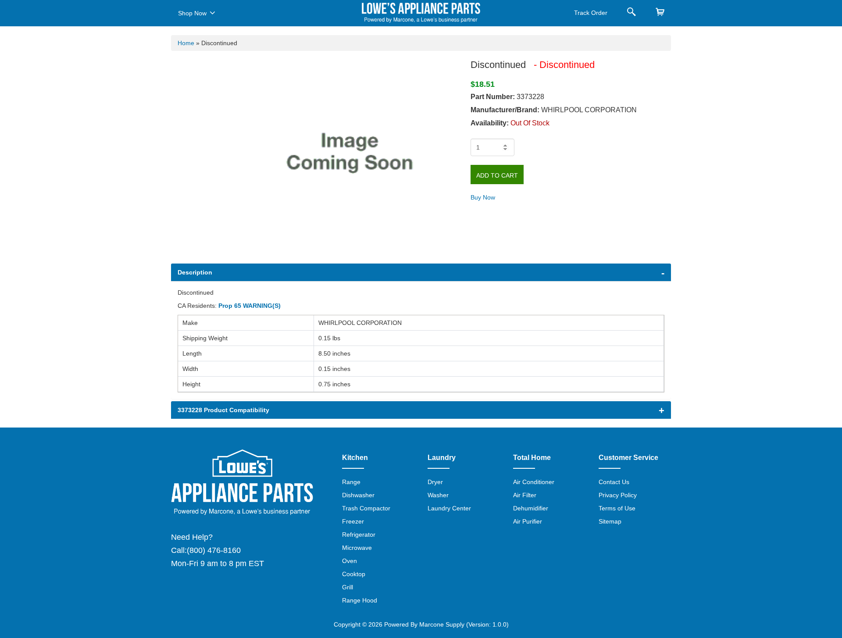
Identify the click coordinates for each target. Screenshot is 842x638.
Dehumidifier (530, 508)
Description (195, 272)
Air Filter (524, 495)
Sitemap (610, 521)
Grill (347, 587)
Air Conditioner (533, 481)
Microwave (357, 547)
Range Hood (359, 600)
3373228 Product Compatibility (223, 409)
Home (186, 42)
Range (351, 481)
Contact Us (614, 481)
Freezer (353, 521)
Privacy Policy (618, 495)
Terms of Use (617, 508)
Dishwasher (358, 495)
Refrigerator (358, 534)
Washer (438, 495)
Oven (349, 560)
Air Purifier (527, 521)
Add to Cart (497, 175)
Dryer (435, 481)
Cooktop (353, 573)
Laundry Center (449, 508)
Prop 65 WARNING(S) (249, 305)
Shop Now (192, 13)
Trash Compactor (366, 508)
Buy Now (483, 197)
